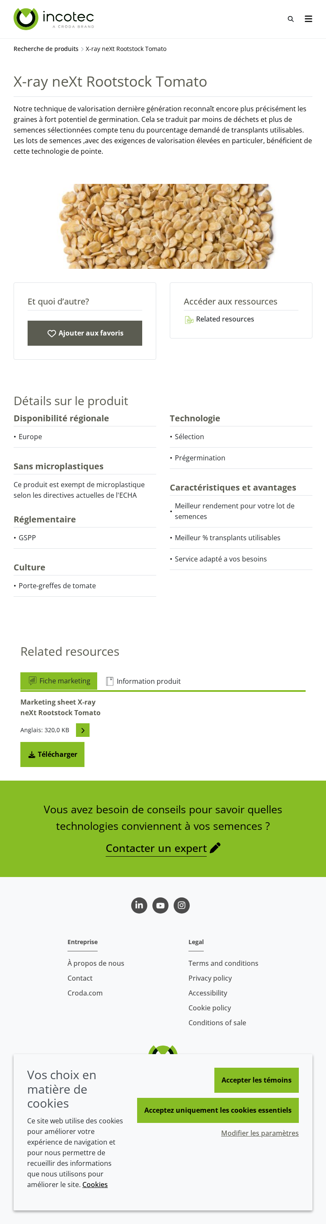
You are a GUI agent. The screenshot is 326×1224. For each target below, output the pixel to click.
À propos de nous (95, 963)
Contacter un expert (156, 847)
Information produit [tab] (148, 681)
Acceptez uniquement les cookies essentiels (218, 1110)
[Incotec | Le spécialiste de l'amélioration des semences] (55, 19)
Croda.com (85, 993)
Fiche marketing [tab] (64, 680)
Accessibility (207, 993)
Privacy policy (210, 978)
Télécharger (56, 754)
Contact (80, 978)
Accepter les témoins (257, 1080)
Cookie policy (209, 1007)
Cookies (95, 1184)
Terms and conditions (223, 963)
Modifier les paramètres (260, 1133)
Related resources (224, 319)
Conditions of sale (217, 1022)
